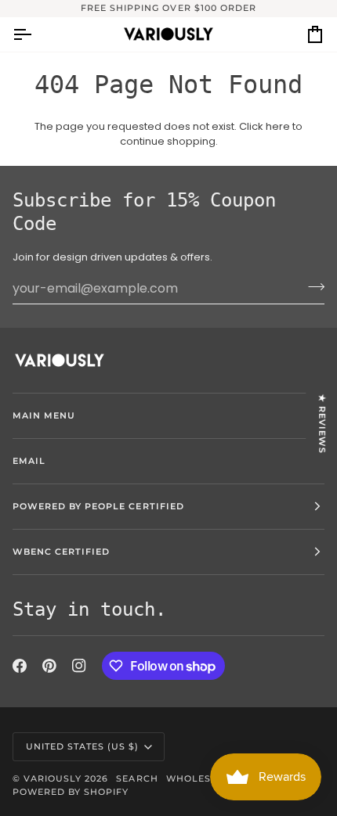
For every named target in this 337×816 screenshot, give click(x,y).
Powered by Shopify (71, 791)
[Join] (311, 286)
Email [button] (29, 460)
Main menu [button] (44, 415)
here (278, 126)
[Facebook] (20, 666)
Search (137, 778)
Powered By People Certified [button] (98, 506)
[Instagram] (79, 666)
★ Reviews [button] (322, 423)
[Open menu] (36, 34)
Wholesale (198, 778)
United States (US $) (83, 746)
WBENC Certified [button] (61, 551)
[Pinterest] (49, 666)
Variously (53, 778)
